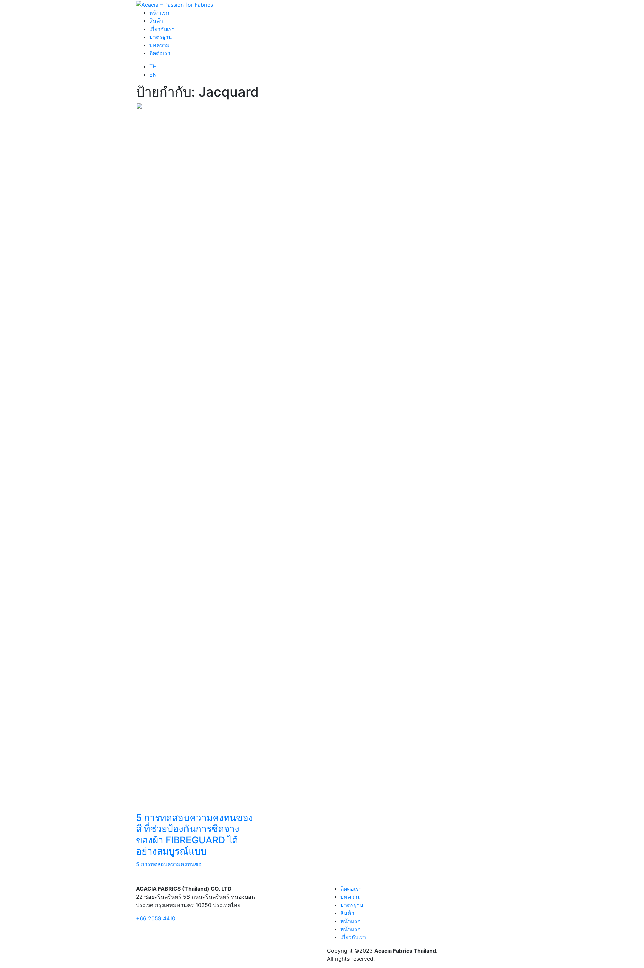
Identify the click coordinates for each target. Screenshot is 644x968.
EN (153, 74)
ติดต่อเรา (159, 53)
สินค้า (156, 20)
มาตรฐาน (160, 37)
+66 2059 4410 (155, 918)
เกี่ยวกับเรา (162, 29)
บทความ (159, 45)
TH (153, 66)
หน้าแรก (159, 12)
